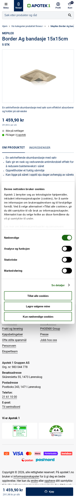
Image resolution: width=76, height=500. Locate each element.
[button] (56, 431)
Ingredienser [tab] (40, 148)
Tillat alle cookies (38, 295)
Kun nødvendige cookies (38, 316)
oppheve (49, 480)
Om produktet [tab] (13, 147)
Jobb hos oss (48, 340)
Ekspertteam (10, 351)
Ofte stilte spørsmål (14, 340)
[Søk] (70, 15)
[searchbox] (34, 15)
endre (34, 480)
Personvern (9, 345)
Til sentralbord (11, 406)
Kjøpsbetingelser (12, 334)
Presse (44, 334)
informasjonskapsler (26, 476)
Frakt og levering (12, 328)
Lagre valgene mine (38, 306)
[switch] (67, 249)
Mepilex (8, 33)
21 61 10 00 (9, 397)
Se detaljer (58, 285)
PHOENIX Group (50, 328)
